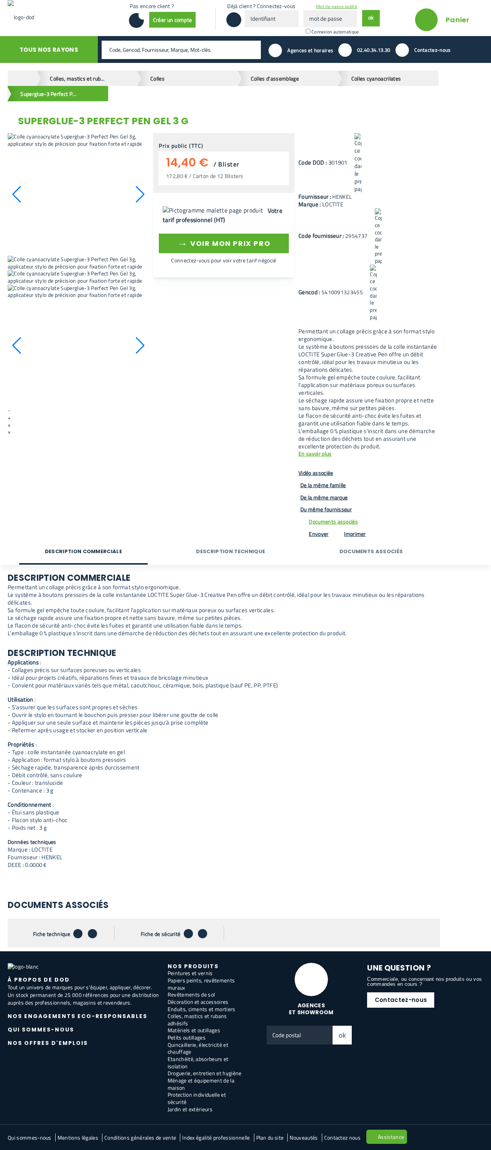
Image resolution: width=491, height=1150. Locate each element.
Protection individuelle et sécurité (197, 1098)
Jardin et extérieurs (190, 1109)
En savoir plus (314, 454)
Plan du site (270, 1138)
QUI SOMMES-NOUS (41, 1029)
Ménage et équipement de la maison (201, 1084)
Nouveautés (304, 1138)
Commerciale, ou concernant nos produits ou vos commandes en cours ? (424, 982)
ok (342, 1035)
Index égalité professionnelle (216, 1138)
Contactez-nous (401, 1000)
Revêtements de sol (191, 994)
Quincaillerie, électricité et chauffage (198, 1048)
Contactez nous (342, 1138)
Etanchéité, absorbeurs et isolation (198, 1062)
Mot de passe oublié (336, 6)
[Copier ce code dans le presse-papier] (357, 163)
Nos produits (193, 966)
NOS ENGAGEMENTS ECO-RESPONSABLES (77, 1016)
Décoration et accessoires (198, 1002)
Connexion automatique (335, 31)
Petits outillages (187, 1037)
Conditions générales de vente (140, 1138)
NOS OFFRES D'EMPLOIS (48, 1043)
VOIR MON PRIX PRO (223, 242)
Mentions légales (78, 1138)
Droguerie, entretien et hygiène (205, 1073)
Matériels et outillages (194, 1030)
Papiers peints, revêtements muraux (201, 984)
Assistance (391, 1137)
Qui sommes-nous (29, 1138)
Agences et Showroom (311, 1009)
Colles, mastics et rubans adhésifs (197, 1019)
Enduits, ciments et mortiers (202, 1009)
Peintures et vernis (190, 973)
